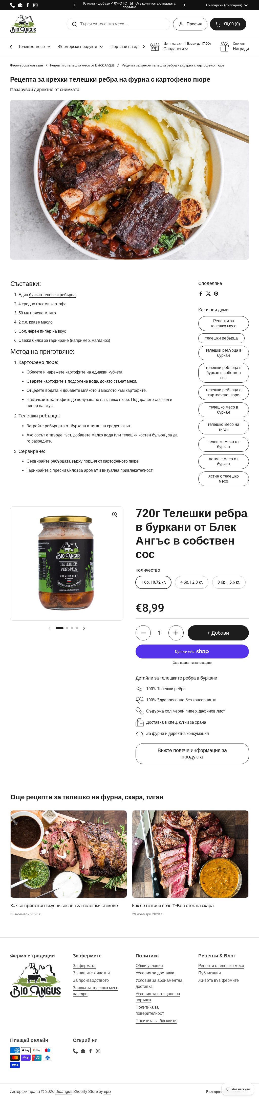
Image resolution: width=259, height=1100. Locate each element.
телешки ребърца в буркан (224, 353)
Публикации (209, 973)
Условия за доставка (155, 973)
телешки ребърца (221, 338)
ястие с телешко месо (223, 479)
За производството (91, 980)
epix (107, 1091)
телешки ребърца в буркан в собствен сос (224, 372)
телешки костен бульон (144, 435)
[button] (228, 24)
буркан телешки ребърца (52, 294)
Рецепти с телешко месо (221, 965)
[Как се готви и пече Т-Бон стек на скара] (190, 854)
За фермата (84, 965)
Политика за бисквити (156, 1020)
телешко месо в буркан (223, 410)
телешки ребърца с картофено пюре (223, 392)
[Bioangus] (23, 24)
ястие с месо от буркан (223, 461)
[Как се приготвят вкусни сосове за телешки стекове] (68, 854)
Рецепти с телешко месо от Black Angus (82, 65)
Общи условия (149, 965)
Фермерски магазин (26, 65)
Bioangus (63, 1091)
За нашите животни (91, 973)
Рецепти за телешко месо (223, 323)
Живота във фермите (218, 980)
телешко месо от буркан (223, 444)
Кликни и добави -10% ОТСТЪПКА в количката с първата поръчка (129, 5)
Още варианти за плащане (192, 663)
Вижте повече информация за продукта (192, 753)
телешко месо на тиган (223, 427)
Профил (194, 24)
